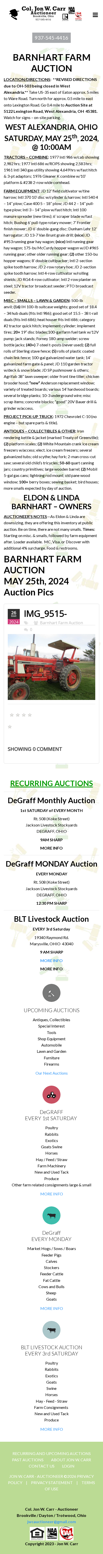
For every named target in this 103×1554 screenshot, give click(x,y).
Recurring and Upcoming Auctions (51, 1453)
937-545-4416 (51, 38)
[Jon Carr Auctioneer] (45, 12)
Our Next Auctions (52, 1073)
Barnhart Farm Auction (61, 623)
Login (68, 1466)
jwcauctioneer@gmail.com (51, 1521)
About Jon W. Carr (71, 1459)
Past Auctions (28, 1459)
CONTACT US (41, 1466)
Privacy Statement (52, 1482)
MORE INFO (51, 1193)
